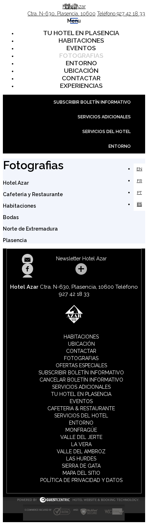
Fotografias (81, 55)
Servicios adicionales (104, 116)
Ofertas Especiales (81, 365)
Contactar (81, 78)
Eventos (81, 48)
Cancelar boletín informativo (81, 380)
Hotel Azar (74, 6)
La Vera (81, 444)
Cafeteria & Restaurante (81, 408)
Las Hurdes (81, 459)
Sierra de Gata (81, 466)
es (139, 204)
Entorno (81, 63)
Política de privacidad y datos (81, 480)
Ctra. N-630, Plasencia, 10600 (62, 13)
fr (139, 180)
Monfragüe (81, 430)
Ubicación (81, 70)
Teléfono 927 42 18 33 (121, 13)
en (139, 168)
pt (139, 192)
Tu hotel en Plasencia (81, 33)
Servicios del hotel (106, 131)
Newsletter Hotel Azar (81, 258)
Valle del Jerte (81, 437)
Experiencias (81, 85)
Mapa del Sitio (81, 473)
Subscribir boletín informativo (92, 102)
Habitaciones (81, 40)
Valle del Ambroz (81, 451)
